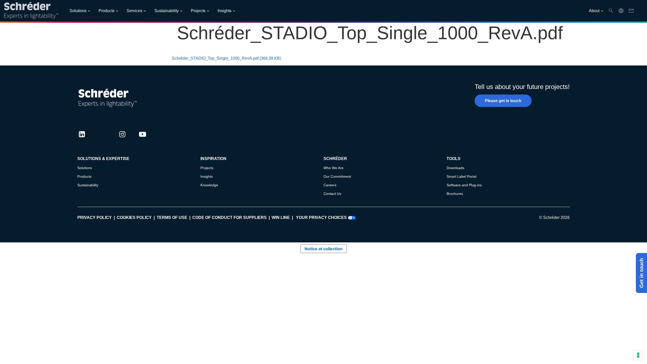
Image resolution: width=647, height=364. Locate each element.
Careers (330, 185)
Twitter (102, 139)
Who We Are (333, 168)
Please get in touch (503, 101)
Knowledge (209, 185)
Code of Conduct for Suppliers (229, 217)
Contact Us (332, 194)
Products (106, 11)
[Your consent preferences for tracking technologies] (638, 355)
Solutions (78, 11)
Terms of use (172, 217)
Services (134, 11)
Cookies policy (134, 217)
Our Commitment (337, 176)
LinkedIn (81, 139)
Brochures (455, 194)
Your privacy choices (322, 217)
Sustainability (166, 11)
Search (611, 11)
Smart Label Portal (461, 176)
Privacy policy (94, 217)
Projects (198, 11)
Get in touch (641, 273)
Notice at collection (323, 248)
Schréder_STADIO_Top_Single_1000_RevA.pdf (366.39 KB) (226, 58)
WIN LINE (281, 217)
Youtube (142, 139)
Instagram (122, 139)
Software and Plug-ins (464, 185)
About (594, 11)
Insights (225, 11)
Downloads (455, 168)
